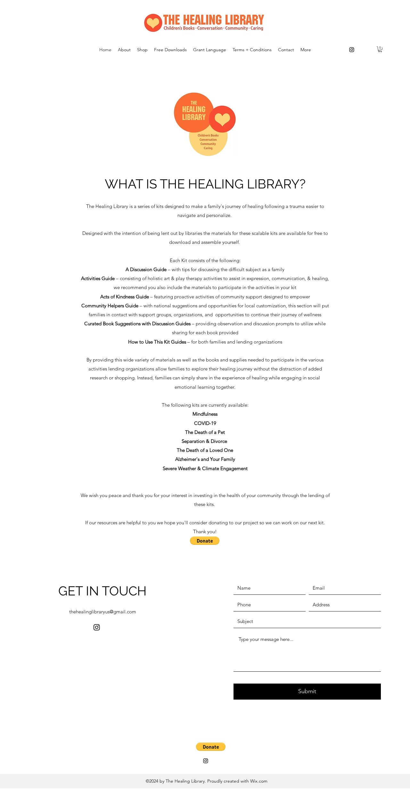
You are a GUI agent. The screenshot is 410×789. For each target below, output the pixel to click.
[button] (380, 49)
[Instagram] (351, 49)
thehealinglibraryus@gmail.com (102, 612)
